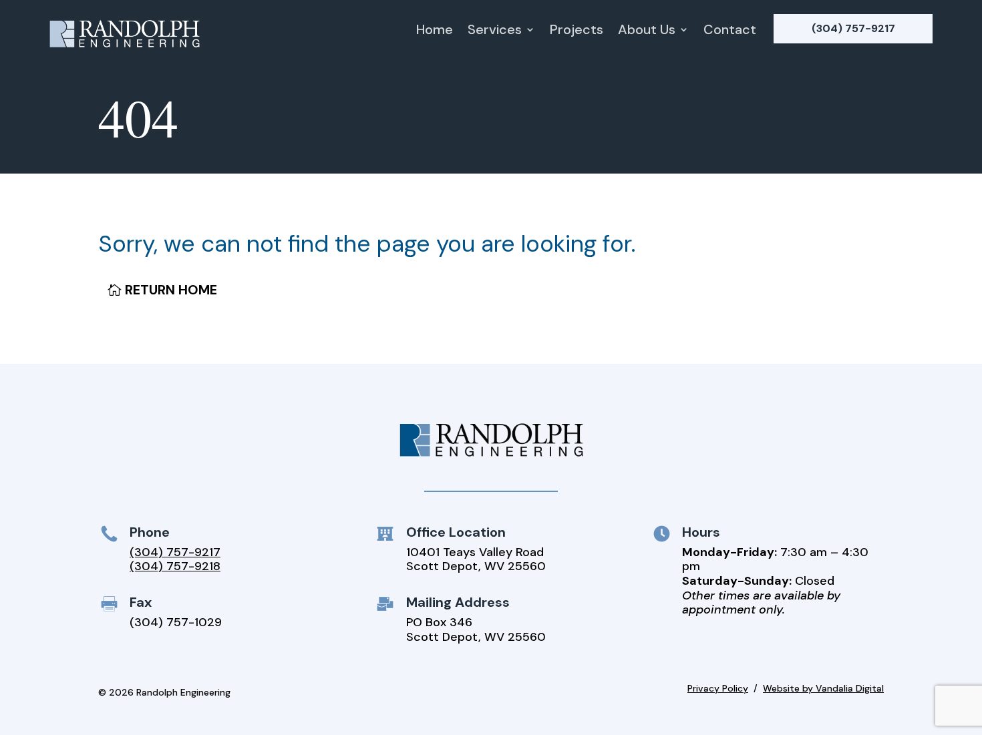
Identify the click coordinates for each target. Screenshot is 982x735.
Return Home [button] (171, 289)
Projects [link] (576, 31)
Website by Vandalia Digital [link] (823, 688)
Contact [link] (729, 31)
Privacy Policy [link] (717, 688)
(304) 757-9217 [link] (175, 552)
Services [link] (495, 31)
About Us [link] (646, 31)
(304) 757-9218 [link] (175, 566)
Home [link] (434, 31)
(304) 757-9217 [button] (853, 28)
